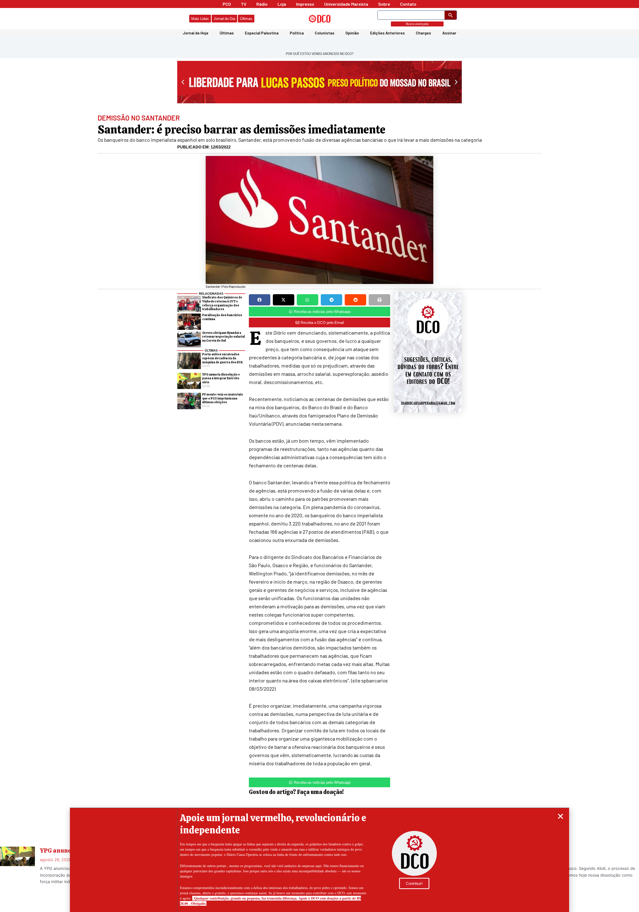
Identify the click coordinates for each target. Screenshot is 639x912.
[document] (319, 456)
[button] (560, 816)
